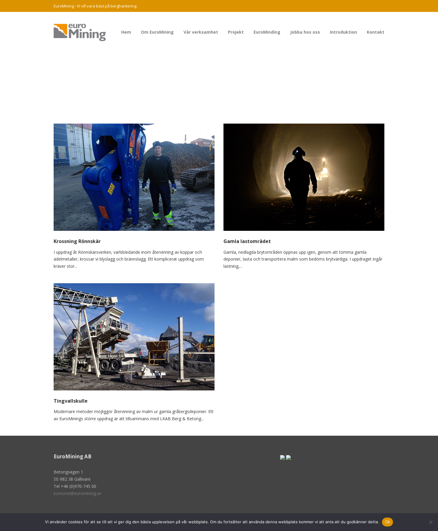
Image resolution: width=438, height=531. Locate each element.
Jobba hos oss (305, 32)
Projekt (236, 32)
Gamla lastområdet (247, 241)
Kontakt (375, 32)
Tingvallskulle (71, 401)
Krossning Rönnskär (77, 241)
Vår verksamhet (201, 32)
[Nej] (431, 522)
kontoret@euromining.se (77, 493)
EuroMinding (267, 32)
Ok (387, 521)
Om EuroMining (157, 32)
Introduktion (343, 32)
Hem (126, 32)
